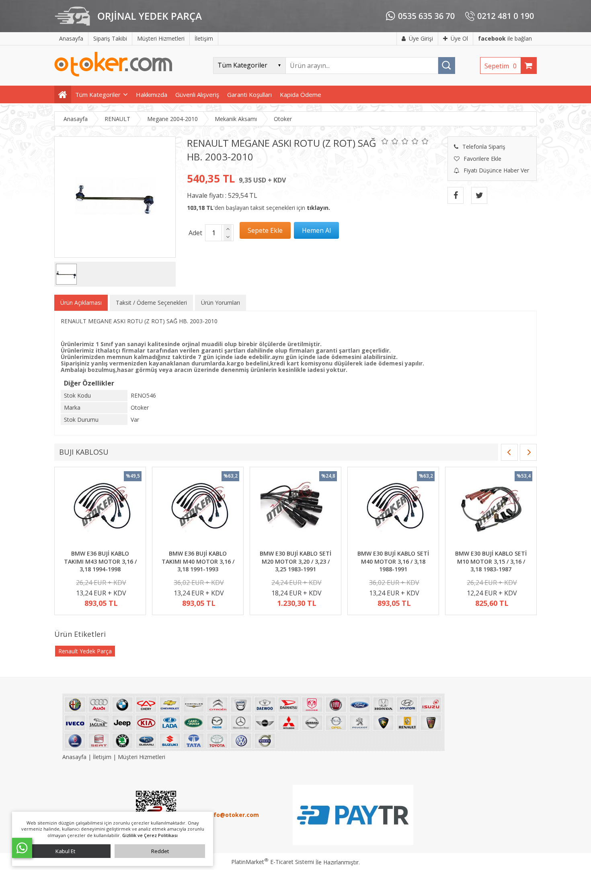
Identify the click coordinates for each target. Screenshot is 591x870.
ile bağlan (505, 38)
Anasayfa (75, 757)
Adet (195, 232)
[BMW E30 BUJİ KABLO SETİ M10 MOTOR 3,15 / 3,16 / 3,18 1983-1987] (490, 509)
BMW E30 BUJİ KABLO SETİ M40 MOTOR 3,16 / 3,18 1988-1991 (393, 561)
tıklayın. (318, 207)
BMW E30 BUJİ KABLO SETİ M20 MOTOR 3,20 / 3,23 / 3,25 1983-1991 (295, 561)
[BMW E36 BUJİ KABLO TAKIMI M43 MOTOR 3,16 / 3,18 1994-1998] (100, 509)
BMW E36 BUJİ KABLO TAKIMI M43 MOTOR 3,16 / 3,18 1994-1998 (100, 561)
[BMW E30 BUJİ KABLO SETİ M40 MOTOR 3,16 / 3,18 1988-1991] (393, 509)
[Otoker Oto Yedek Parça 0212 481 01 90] (113, 74)
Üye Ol (459, 38)
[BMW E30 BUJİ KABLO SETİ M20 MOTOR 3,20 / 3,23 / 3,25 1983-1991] (295, 509)
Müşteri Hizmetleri (141, 757)
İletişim (102, 757)
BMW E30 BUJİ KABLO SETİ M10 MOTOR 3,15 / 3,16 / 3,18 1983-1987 (491, 561)
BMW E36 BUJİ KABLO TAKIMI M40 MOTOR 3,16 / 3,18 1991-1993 (198, 561)
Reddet (160, 851)
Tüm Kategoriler (98, 94)
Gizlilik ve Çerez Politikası (150, 835)
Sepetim (500, 66)
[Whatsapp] (22, 848)
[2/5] (390, 141)
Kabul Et (65, 851)
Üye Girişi (421, 38)
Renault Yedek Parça (85, 651)
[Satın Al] (316, 230)
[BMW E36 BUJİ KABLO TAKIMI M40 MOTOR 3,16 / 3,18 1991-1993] (197, 509)
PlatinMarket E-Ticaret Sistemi (272, 862)
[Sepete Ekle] (265, 230)
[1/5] (385, 141)
